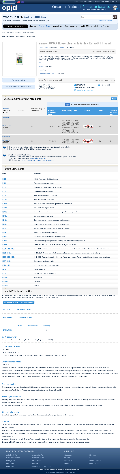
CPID (9, 8)
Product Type (44, 26)
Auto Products (11, 455)
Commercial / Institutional (41, 466)
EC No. (5, 113)
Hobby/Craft (10, 461)
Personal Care (36, 461)
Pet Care (35, 463)
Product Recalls (95, 461)
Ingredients (57, 26)
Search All (67, 463)
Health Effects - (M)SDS (89, 26)
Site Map (92, 455)
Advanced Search (105, 21)
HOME (76, 2)
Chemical (6, 109)
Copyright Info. (95, 463)
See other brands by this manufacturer (18, 86)
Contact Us (68, 461)
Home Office (11, 466)
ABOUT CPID (83, 2)
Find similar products (18, 80)
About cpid (68, 455)
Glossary (67, 458)
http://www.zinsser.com (85, 90)
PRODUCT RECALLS (94, 2)
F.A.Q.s (91, 458)
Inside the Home (38, 458)
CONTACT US (105, 2)
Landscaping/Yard (38, 455)
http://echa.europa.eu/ (38, 158)
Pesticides (10, 463)
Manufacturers (71, 26)
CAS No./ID (7, 111)
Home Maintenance (13, 458)
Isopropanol (6, 117)
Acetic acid (6, 136)
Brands (33, 26)
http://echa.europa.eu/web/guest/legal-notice (38, 160)
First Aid (106, 26)
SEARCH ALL (114, 2)
